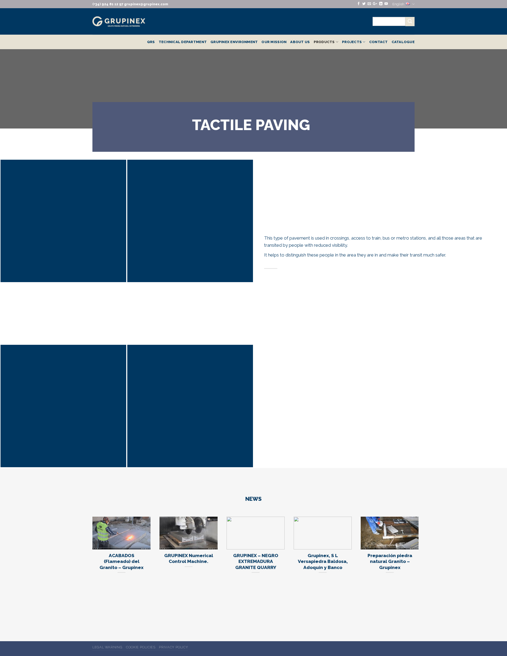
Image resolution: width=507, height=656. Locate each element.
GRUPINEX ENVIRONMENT (234, 42)
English (398, 4)
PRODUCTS (324, 42)
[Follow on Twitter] (363, 4)
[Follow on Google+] (375, 4)
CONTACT (378, 42)
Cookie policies (141, 647)
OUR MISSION (274, 42)
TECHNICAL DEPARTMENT (183, 42)
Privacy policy (173, 647)
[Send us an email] (369, 4)
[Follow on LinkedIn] (380, 4)
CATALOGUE (403, 42)
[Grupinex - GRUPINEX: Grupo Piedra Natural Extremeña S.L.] (118, 21)
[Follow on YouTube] (386, 4)
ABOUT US (300, 42)
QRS (151, 42)
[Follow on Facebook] (358, 4)
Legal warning (107, 647)
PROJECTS (352, 42)
